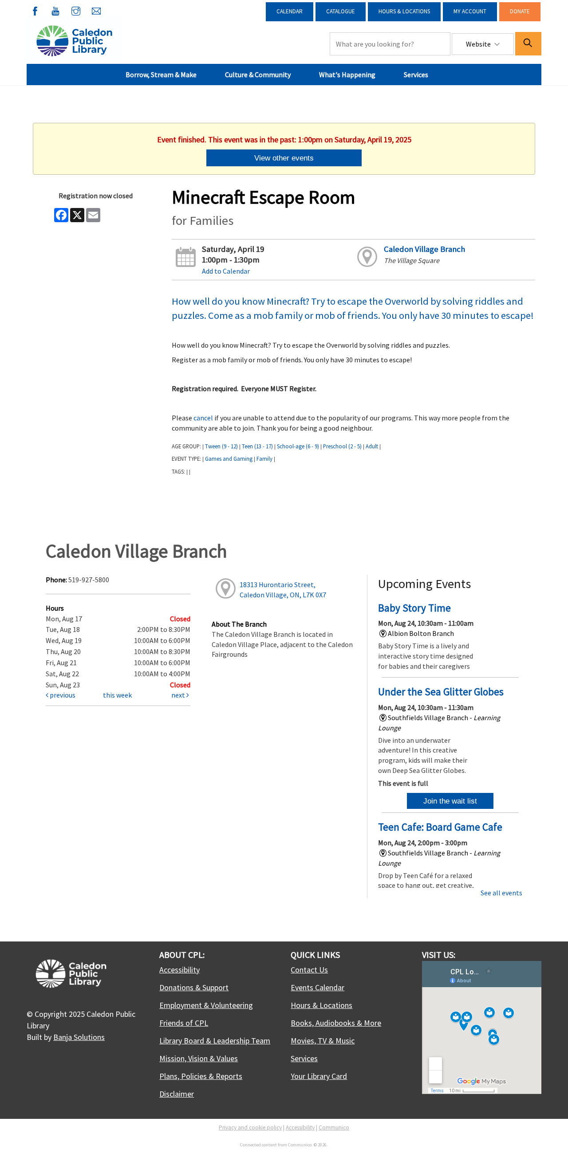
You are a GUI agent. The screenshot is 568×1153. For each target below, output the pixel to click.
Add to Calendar (226, 271)
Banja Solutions (79, 1037)
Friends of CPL (183, 1023)
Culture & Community (258, 74)
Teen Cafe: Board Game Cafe (440, 826)
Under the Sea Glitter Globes (441, 691)
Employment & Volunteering (206, 1005)
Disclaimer (176, 1094)
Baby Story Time (414, 607)
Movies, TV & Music (323, 1040)
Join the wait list (450, 800)
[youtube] (55, 9)
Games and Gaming (228, 458)
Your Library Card (319, 1076)
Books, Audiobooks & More (336, 1023)
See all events (501, 892)
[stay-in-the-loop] (96, 9)
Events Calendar (317, 987)
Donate (520, 11)
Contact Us (309, 970)
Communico (334, 1127)
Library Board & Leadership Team (214, 1040)
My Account (470, 11)
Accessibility (179, 970)
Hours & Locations (404, 11)
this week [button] (117, 694)
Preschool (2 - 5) (342, 446)
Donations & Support (194, 987)
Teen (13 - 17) (257, 446)
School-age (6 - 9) (298, 446)
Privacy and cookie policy (250, 1127)
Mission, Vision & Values (198, 1058)
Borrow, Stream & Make (161, 74)
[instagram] (75, 9)
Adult (372, 446)
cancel (203, 417)
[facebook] (35, 9)
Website (479, 43)
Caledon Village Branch (424, 249)
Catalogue (340, 11)
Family (264, 458)
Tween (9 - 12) (221, 446)
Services (416, 74)
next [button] (178, 694)
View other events (284, 157)
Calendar (289, 11)
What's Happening (347, 74)
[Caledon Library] (74, 39)
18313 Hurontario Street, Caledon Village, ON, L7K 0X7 (283, 589)
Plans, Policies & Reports (200, 1076)
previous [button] (61, 694)
